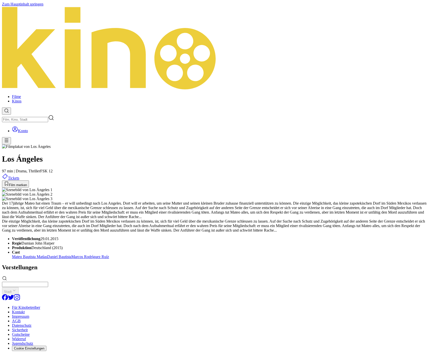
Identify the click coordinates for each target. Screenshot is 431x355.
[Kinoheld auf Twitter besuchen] (11, 299)
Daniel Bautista (59, 257)
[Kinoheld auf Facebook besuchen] (5, 299)
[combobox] (25, 119)
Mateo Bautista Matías (29, 257)
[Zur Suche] (6, 111)
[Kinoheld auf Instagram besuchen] (17, 299)
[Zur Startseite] (215, 48)
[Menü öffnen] (6, 140)
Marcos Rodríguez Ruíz (90, 257)
